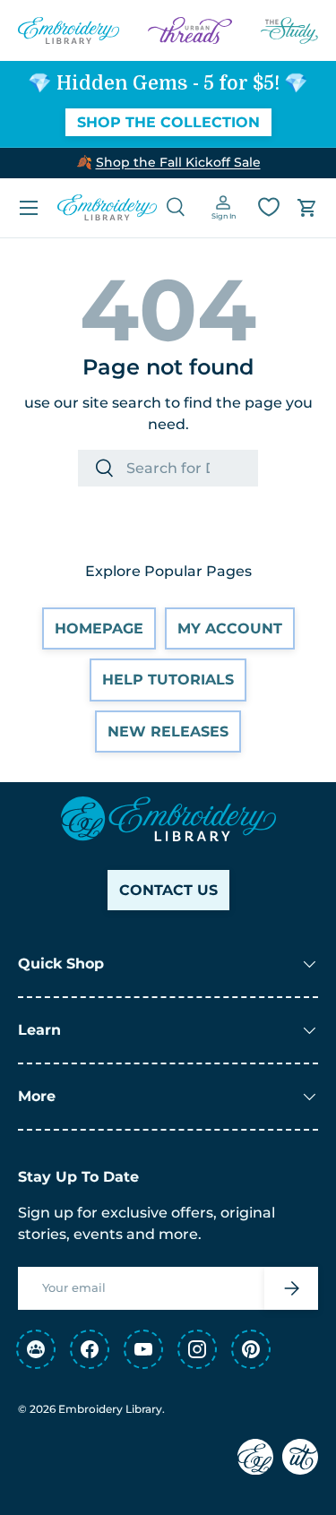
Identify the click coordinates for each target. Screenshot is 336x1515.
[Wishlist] (269, 207)
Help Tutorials (168, 679)
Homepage (99, 628)
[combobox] (168, 468)
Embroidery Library (110, 1409)
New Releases (168, 731)
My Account (229, 628)
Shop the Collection (168, 122)
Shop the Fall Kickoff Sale (178, 162)
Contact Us (168, 890)
